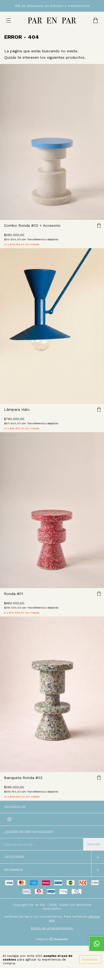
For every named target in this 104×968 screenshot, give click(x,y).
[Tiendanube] (52, 939)
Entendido (90, 959)
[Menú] (8, 20)
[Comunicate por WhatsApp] (96, 943)
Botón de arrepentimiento (52, 928)
